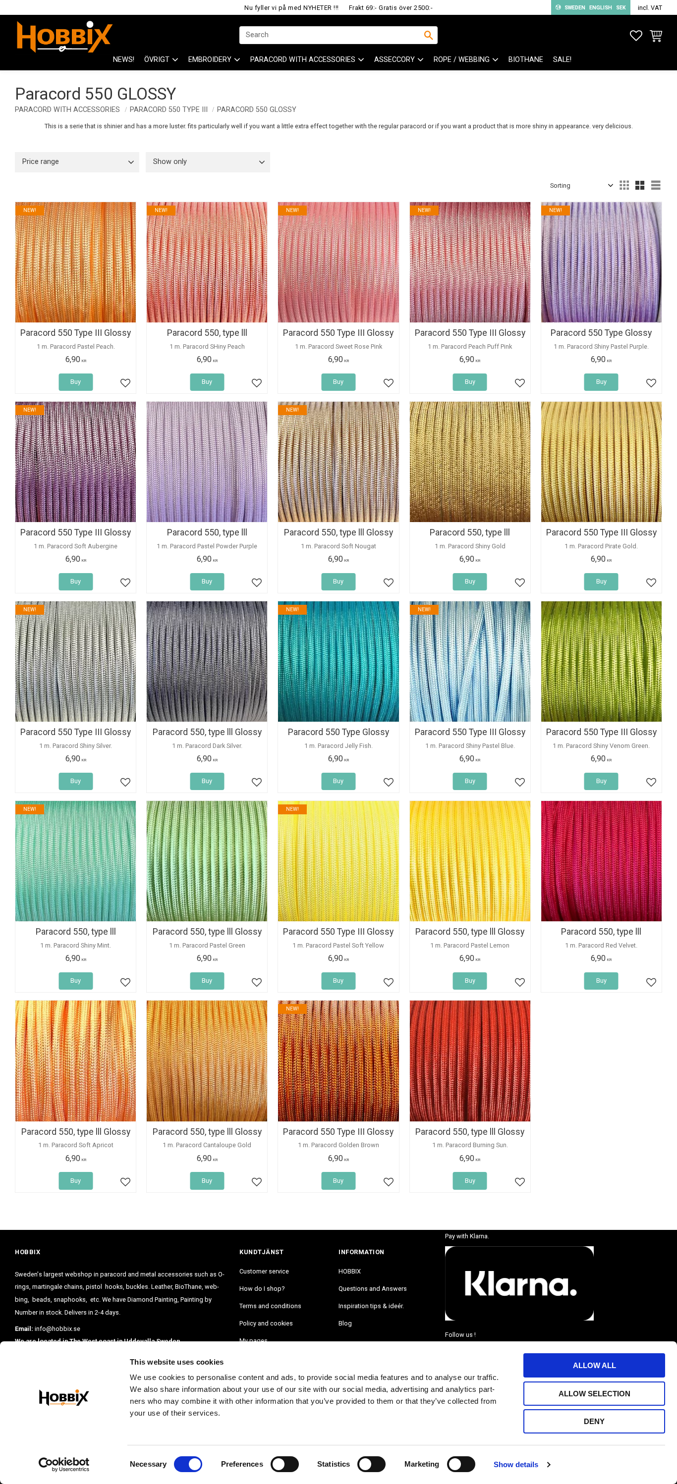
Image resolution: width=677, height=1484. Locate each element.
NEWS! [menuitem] (123, 59)
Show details (516, 1464)
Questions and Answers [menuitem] (372, 1288)
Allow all (594, 1365)
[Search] (428, 35)
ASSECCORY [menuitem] (394, 59)
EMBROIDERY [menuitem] (209, 59)
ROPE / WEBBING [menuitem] (462, 59)
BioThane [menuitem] (525, 59)
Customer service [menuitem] (264, 1271)
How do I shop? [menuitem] (261, 1288)
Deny (594, 1421)
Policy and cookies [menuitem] (266, 1323)
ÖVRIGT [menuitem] (156, 59)
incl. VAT (650, 7)
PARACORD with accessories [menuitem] (302, 59)
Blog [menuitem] (345, 1323)
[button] (636, 36)
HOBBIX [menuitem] (349, 1271)
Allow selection (594, 1393)
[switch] (285, 1464)
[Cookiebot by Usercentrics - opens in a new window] (64, 1464)
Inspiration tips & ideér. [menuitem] (371, 1306)
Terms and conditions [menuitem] (270, 1306)
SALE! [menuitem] (562, 59)
